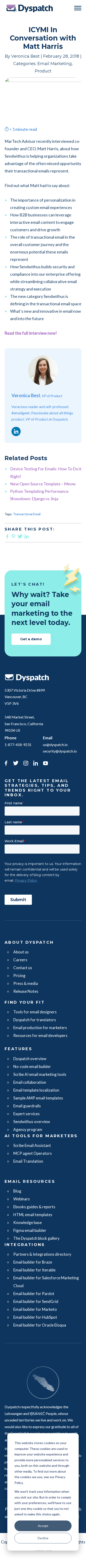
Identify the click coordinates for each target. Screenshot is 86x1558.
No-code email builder (32, 1066)
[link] (6, 764)
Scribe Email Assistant (32, 1145)
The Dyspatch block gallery (36, 1238)
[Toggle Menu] (77, 8)
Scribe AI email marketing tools (39, 1074)
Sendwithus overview (31, 1121)
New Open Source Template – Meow (43, 483)
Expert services (26, 1113)
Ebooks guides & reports (34, 1206)
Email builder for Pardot (33, 1293)
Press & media (25, 983)
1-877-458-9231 (18, 744)
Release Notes (25, 991)
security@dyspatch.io (60, 751)
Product (43, 71)
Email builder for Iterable (34, 1270)
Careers (20, 959)
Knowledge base (27, 1222)
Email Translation (28, 1161)
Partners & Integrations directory (42, 1254)
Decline (43, 1538)
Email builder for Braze (32, 1262)
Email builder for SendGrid (35, 1301)
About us (21, 951)
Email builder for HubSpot (35, 1317)
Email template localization (36, 1090)
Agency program (27, 1129)
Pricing (19, 975)
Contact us (22, 967)
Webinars (21, 1198)
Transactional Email (27, 514)
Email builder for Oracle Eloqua (39, 1325)
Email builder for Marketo (35, 1309)
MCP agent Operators (32, 1153)
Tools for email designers (35, 1011)
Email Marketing (54, 63)
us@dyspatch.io (55, 744)
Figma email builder (29, 1230)
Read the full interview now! (31, 333)
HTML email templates (32, 1214)
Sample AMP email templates (38, 1098)
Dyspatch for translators (34, 1019)
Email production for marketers (40, 1027)
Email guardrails (27, 1105)
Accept (43, 1526)
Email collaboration (29, 1082)
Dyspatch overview (29, 1058)
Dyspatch (30, 8)
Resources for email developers (40, 1035)
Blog (17, 1191)
